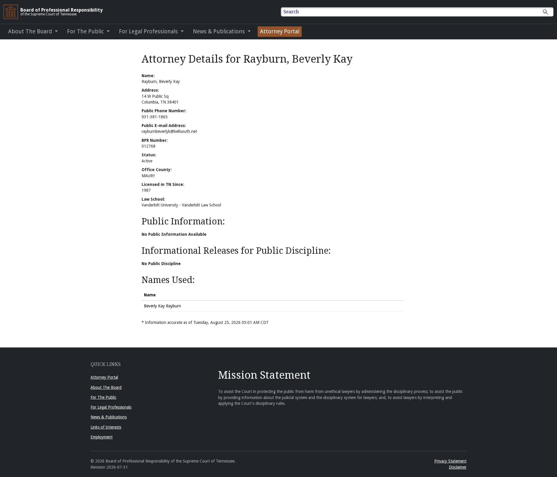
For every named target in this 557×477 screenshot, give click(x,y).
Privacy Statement (450, 461)
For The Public (103, 397)
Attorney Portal (279, 31)
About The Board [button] (30, 31)
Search (291, 11)
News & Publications (109, 417)
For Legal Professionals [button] (149, 31)
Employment (102, 437)
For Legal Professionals (111, 407)
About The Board (106, 387)
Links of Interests (106, 427)
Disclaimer (457, 467)
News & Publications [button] (219, 31)
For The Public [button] (86, 31)
